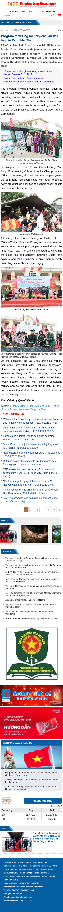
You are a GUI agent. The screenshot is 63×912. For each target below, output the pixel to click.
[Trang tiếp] (54, 509)
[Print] (59, 29)
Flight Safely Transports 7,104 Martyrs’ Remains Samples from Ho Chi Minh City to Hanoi (47, 837)
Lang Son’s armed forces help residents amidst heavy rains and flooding (29, 429)
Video (3, 828)
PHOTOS (4, 520)
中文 (24, 11)
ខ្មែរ (37, 11)
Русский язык (48, 11)
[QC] (31, 695)
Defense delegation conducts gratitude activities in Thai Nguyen (30, 462)
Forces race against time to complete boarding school (29, 437)
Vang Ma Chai (37, 409)
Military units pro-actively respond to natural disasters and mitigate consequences (32, 420)
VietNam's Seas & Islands (17, 743)
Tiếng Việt (14, 11)
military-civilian (17, 406)
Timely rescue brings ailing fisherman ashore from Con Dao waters (30, 491)
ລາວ (30, 11)
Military (5, 23)
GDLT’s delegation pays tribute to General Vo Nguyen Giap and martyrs (29, 482)
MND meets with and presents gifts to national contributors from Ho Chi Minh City (30, 473)
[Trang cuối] (59, 509)
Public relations (23, 23)
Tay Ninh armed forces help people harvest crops (31, 499)
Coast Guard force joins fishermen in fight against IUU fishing (30, 445)
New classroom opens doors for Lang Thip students (32, 454)
